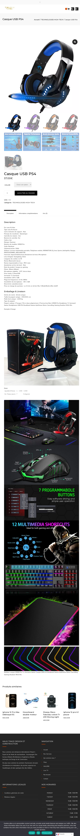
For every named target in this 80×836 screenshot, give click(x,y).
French (61, 834)
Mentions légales (9, 797)
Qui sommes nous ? (49, 758)
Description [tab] (10, 213)
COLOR (7, 185)
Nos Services (47, 754)
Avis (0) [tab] (45, 213)
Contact (45, 779)
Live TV (45, 770)
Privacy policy (47, 833)
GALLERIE (46, 766)
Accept (31, 833)
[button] (75, 42)
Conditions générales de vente (14, 793)
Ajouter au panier (26, 193)
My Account (46, 775)
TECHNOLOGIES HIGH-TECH (52, 20)
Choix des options (11, 701)
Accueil (36, 20)
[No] (77, 828)
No (38, 833)
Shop (45, 762)
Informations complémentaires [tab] (28, 213)
